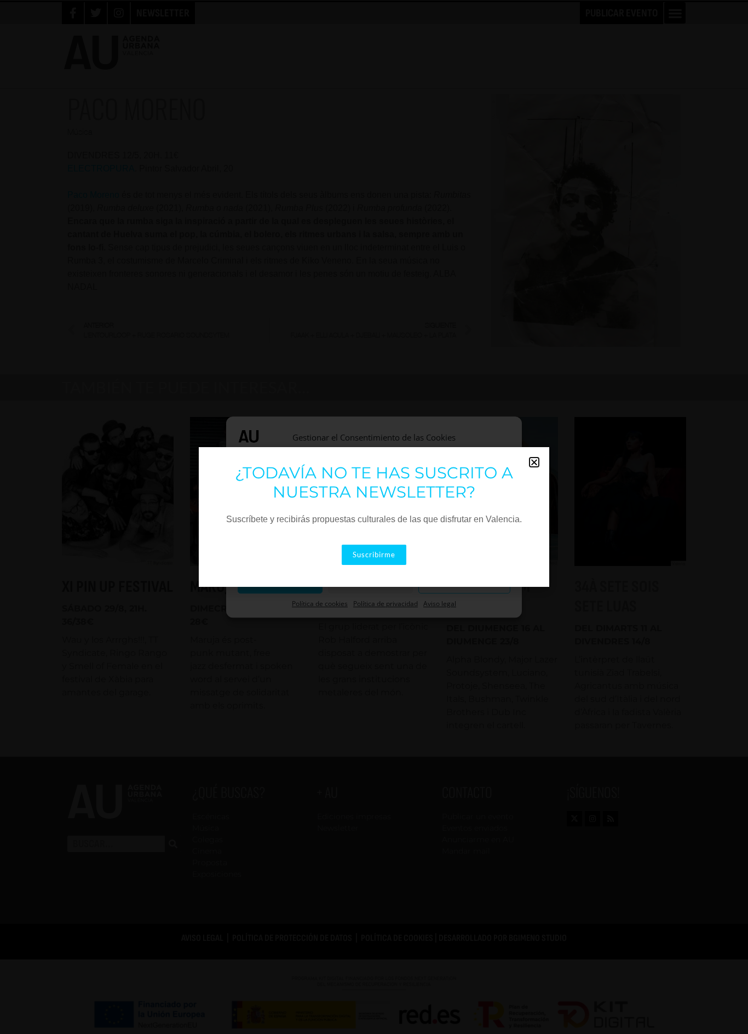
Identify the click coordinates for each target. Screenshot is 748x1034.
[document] (374, 517)
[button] (534, 462)
